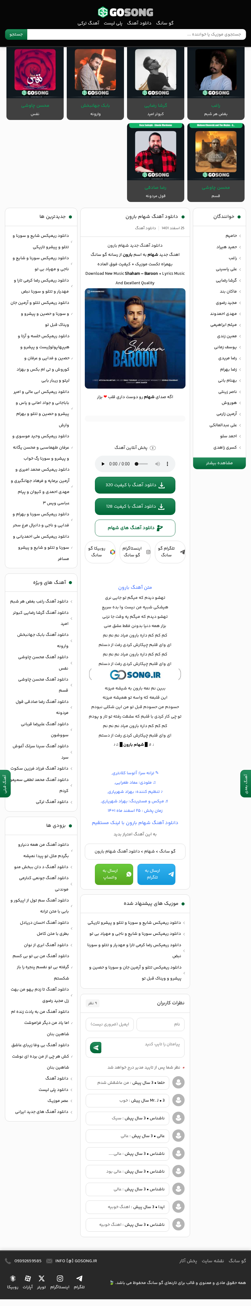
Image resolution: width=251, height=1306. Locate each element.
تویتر (41, 1287)
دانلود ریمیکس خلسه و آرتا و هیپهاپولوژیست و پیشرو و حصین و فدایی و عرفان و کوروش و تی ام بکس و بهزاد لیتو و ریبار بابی (43, 358)
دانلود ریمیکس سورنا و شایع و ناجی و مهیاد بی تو (135, 934)
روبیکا (12, 1287)
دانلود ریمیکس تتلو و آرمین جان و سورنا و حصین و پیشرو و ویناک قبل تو (135, 973)
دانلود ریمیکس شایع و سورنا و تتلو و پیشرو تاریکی (134, 923)
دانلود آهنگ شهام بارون (152, 217)
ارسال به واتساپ (110, 874)
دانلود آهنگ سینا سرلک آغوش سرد (41, 752)
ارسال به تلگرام (152, 874)
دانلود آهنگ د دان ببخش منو (41, 867)
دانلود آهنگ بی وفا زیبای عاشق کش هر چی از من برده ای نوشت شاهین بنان (40, 1056)
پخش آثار (188, 1261)
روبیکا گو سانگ (96, 552)
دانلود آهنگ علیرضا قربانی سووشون (45, 730)
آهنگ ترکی (88, 23)
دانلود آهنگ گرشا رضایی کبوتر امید (41, 618)
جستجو (16, 34)
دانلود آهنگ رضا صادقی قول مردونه (42, 707)
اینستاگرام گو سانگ (132, 552)
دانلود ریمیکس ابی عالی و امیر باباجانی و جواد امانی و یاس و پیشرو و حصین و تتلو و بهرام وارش (41, 409)
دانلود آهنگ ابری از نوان (46, 945)
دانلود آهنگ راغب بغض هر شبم (39, 601)
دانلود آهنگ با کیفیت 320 (131, 485)
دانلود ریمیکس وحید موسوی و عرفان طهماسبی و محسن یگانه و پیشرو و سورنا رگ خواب (40, 447)
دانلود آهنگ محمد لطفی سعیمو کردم (39, 785)
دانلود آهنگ (139, 23)
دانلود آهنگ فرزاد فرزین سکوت (39, 768)
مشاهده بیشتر (219, 463)
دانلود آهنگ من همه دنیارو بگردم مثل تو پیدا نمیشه (43, 850)
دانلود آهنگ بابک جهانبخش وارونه (43, 640)
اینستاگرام (59, 1287)
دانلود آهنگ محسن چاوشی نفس (43, 663)
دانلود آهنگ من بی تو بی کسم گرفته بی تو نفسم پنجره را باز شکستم (41, 967)
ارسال (95, 1047)
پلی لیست (113, 23)
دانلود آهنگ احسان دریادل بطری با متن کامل (44, 928)
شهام (149, 851)
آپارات (28, 1287)
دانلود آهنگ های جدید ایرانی (41, 1112)
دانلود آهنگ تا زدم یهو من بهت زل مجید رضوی (40, 995)
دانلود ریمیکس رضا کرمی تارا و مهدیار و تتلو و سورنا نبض (134, 951)
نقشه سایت (213, 1261)
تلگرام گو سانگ (166, 552)
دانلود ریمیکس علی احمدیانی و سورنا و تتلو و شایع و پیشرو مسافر (41, 547)
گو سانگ (125, 12)
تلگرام (79, 1287)
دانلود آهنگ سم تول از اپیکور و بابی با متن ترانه (39, 906)
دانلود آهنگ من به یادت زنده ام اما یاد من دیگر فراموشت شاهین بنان (40, 1023)
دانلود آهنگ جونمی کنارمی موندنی (44, 884)
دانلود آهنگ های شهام (131, 528)
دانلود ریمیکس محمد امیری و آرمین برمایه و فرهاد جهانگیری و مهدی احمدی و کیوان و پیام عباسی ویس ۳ (40, 486)
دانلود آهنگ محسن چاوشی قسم (43, 685)
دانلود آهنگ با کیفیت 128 (131, 506)
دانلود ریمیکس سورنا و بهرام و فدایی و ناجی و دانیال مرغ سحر (41, 520)
